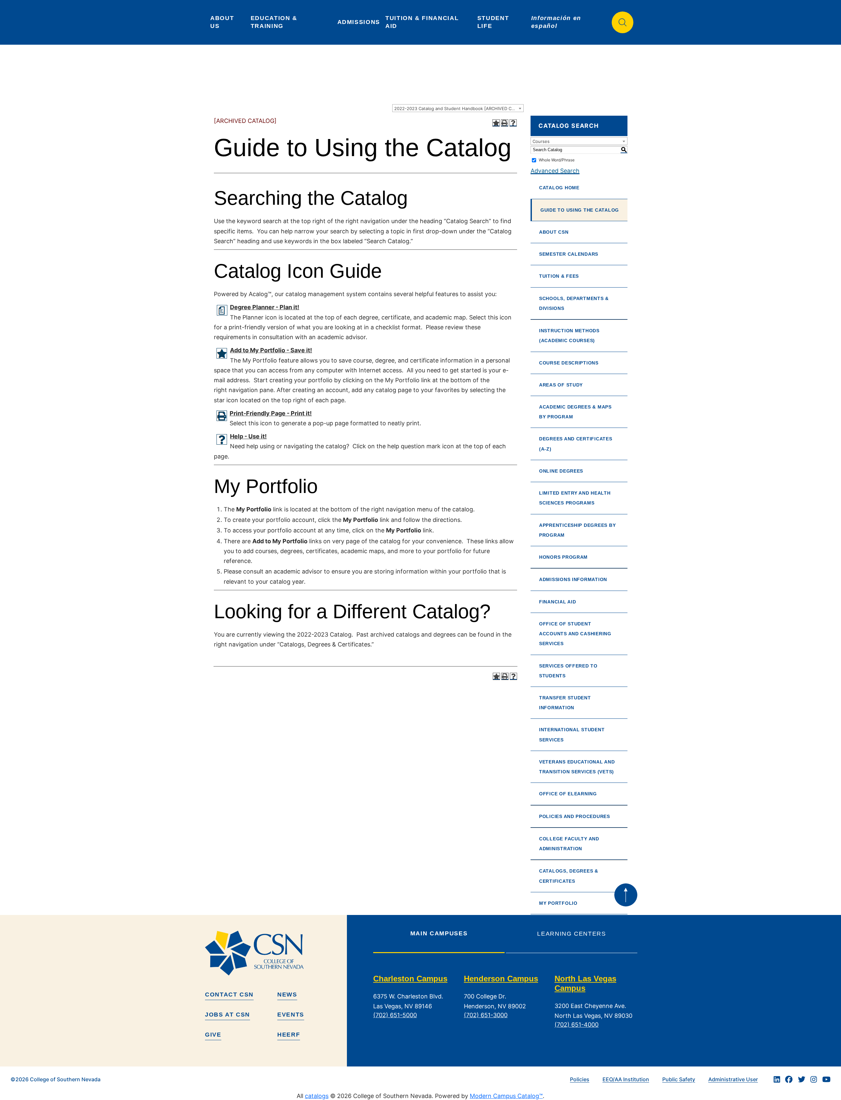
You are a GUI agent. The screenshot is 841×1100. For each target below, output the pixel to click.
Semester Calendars (568, 254)
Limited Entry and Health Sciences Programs (575, 497)
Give (213, 1034)
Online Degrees (561, 471)
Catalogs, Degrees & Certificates (568, 875)
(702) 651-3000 (486, 1015)
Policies (579, 1079)
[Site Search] (622, 22)
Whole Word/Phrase (557, 159)
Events (290, 1014)
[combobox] (458, 108)
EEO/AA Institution (625, 1079)
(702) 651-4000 (577, 1024)
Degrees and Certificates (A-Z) (575, 443)
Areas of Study (561, 384)
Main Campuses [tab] (438, 933)
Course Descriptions (569, 362)
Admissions (358, 22)
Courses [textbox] (541, 141)
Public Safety (678, 1079)
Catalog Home (559, 187)
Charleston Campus (410, 978)
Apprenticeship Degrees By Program (577, 530)
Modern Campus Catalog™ (506, 1095)
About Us (223, 22)
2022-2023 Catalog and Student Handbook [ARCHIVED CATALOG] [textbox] (458, 108)
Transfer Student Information (565, 702)
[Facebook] (788, 1079)
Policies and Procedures (574, 816)
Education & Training (275, 22)
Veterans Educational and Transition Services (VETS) (577, 766)
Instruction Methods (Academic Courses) (569, 335)
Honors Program (563, 557)
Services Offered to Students (568, 670)
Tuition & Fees (559, 276)
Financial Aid (557, 601)
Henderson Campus (501, 978)
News (287, 994)
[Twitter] (801, 1079)
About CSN (554, 232)
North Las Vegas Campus (585, 983)
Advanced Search (555, 170)
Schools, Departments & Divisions (574, 303)
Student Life (494, 22)
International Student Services (571, 734)
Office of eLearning (568, 793)
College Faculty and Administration (569, 843)
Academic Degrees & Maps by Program (575, 411)
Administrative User (733, 1079)
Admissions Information (573, 579)
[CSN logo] (273, 953)
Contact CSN (229, 994)
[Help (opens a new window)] (513, 123)
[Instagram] (813, 1079)
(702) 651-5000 (395, 1015)
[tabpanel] (505, 1006)
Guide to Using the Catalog (579, 210)
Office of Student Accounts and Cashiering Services (575, 633)
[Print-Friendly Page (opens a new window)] (504, 123)
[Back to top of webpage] (625, 894)
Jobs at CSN (227, 1014)
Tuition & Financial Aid (423, 22)
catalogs (317, 1095)
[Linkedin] (777, 1079)
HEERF (288, 1034)
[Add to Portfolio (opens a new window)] (496, 123)
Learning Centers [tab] (571, 933)
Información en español (557, 22)
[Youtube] (826, 1079)
